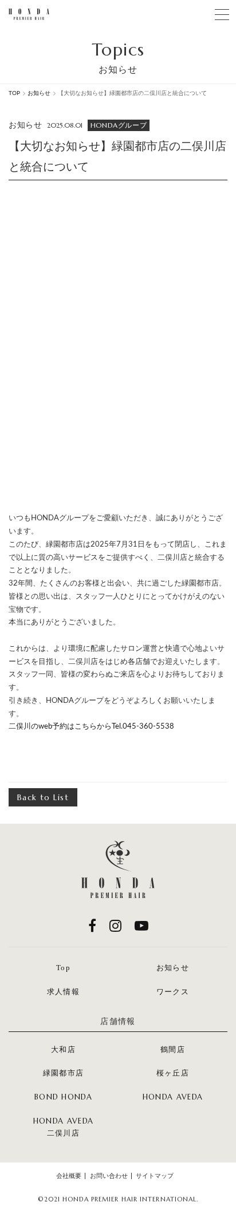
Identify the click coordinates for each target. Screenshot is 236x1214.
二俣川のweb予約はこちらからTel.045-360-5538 (91, 726)
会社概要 (68, 1176)
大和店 (63, 1049)
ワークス (172, 991)
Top (63, 967)
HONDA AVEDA (173, 1097)
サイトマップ (155, 1176)
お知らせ (172, 967)
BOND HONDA (63, 1097)
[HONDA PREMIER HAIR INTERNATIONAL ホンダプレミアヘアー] (29, 14)
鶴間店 (172, 1049)
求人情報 (63, 991)
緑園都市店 (63, 1073)
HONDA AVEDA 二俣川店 (63, 1127)
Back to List (43, 797)
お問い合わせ (109, 1176)
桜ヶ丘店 (172, 1073)
